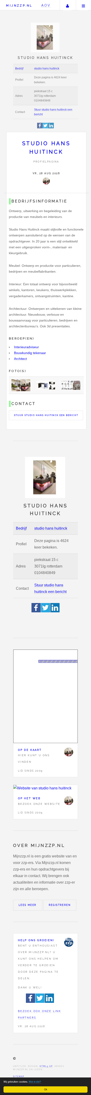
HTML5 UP (46, 1066)
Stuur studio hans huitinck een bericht (46, 415)
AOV (46, 5)
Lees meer (28, 905)
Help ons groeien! (36, 940)
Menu (83, 5)
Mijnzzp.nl (19, 5)
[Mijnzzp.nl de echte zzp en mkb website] (45, 37)
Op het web (29, 798)
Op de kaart (30, 750)
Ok (45, 1089)
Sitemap (18, 1076)
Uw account (67, 5)
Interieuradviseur (26, 347)
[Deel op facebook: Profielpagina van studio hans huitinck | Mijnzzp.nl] (40, 127)
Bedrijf (19, 68)
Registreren (60, 905)
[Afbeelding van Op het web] (45, 788)
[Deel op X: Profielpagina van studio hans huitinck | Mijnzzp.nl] (45, 127)
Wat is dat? (35, 1081)
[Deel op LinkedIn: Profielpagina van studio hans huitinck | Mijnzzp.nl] (51, 127)
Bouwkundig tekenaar (30, 353)
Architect (20, 359)
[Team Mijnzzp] (68, 942)
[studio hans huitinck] (46, 180)
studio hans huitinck (46, 68)
